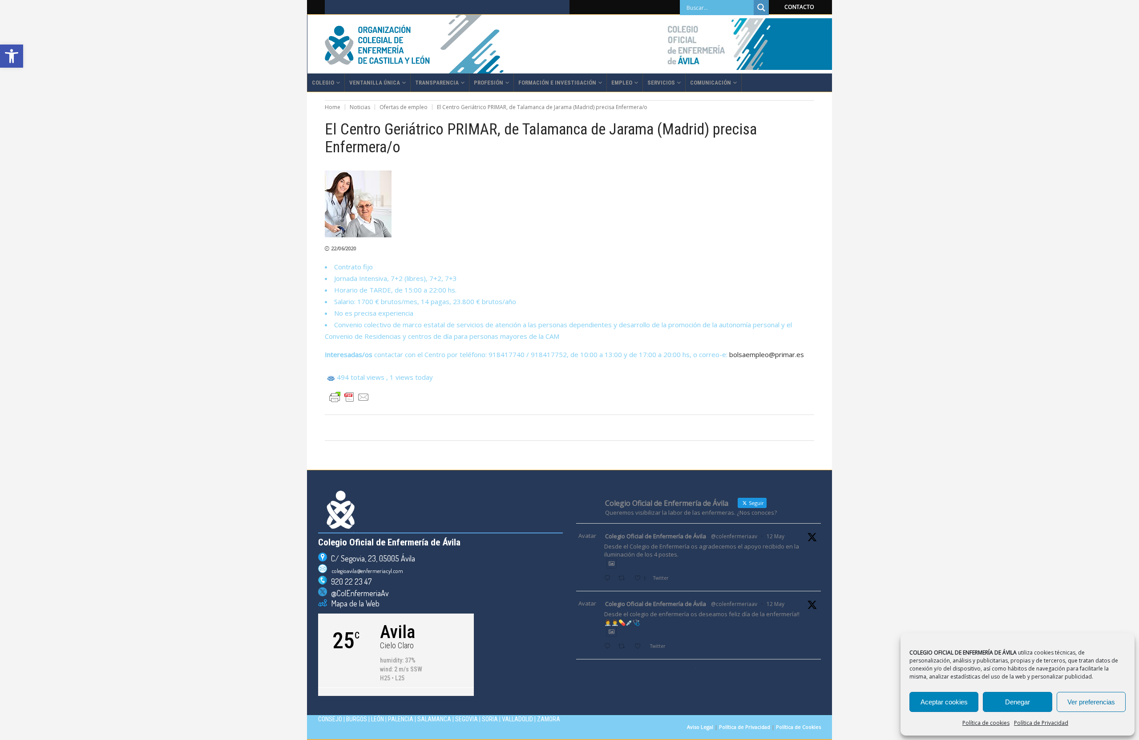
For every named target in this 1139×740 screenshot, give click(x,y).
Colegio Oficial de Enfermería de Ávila (655, 536)
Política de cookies (986, 723)
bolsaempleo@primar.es (766, 354)
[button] (11, 56)
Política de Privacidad (1041, 723)
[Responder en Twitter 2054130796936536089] (609, 646)
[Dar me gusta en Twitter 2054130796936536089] (640, 646)
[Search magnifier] (761, 7)
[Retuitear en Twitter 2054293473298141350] (624, 578)
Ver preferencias (1091, 702)
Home (332, 107)
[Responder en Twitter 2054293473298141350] (609, 578)
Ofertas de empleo (404, 107)
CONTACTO (799, 7)
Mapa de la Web (353, 603)
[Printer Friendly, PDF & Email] (349, 397)
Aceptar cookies (944, 702)
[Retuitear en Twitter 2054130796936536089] (624, 646)
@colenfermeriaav (734, 536)
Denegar (1017, 702)
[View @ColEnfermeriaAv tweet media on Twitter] (611, 563)
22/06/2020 (343, 248)
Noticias (360, 107)
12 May (775, 536)
